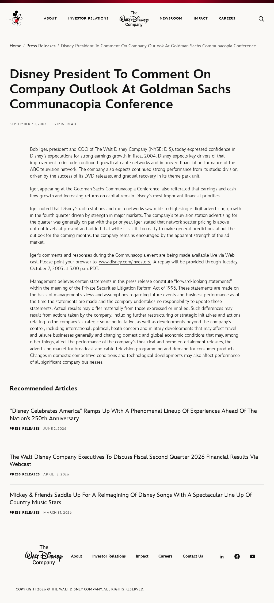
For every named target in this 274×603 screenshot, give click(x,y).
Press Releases (41, 46)
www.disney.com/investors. (125, 262)
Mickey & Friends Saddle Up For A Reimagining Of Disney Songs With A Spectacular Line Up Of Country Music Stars (131, 498)
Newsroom (171, 18)
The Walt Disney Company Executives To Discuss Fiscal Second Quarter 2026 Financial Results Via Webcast (134, 461)
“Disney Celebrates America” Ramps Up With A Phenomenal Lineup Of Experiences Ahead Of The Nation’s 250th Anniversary (133, 415)
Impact (201, 18)
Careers (227, 18)
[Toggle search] (261, 18)
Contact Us (193, 556)
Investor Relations (88, 18)
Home (15, 46)
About (50, 18)
